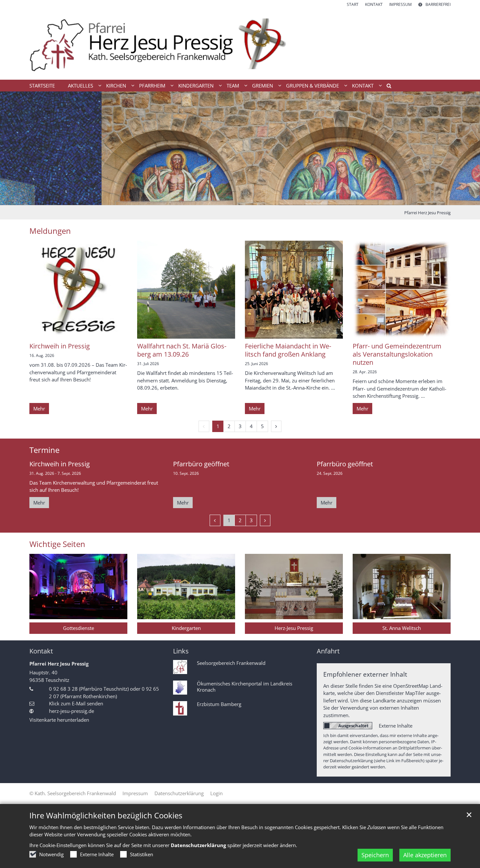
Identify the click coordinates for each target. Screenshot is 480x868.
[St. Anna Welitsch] (402, 586)
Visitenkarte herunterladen (59, 719)
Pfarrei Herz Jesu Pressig (427, 213)
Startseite (42, 85)
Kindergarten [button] (196, 85)
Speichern (375, 855)
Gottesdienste (78, 628)
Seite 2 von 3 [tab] (240, 198)
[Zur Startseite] (240, 43)
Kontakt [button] (363, 85)
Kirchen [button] (116, 85)
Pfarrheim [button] (152, 85)
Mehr (39, 408)
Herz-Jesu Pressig (294, 628)
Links (181, 651)
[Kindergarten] (186, 586)
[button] (386, 86)
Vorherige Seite (13, 148)
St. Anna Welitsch (401, 628)
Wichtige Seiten (57, 544)
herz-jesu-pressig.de (71, 711)
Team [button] (233, 85)
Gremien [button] (262, 85)
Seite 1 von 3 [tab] (228, 198)
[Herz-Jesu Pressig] (294, 586)
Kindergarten (186, 628)
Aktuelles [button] (80, 85)
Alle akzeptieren (425, 855)
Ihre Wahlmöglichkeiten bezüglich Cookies (105, 815)
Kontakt (41, 651)
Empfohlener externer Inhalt (365, 674)
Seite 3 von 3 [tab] (251, 198)
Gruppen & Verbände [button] (312, 85)
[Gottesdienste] (78, 586)
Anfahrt (328, 651)
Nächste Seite (466, 148)
